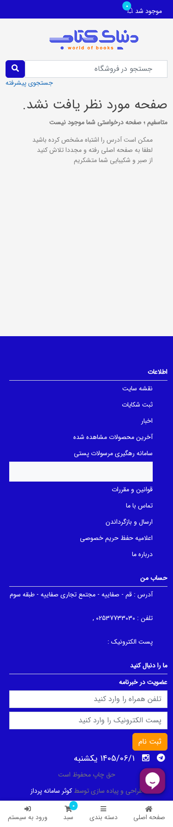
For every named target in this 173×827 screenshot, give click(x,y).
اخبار (147, 421)
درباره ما (142, 554)
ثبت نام (149, 741)
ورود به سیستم (28, 817)
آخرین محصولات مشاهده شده (113, 437)
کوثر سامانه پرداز (51, 791)
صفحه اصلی (149, 817)
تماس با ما (139, 506)
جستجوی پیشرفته (29, 83)
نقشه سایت (137, 388)
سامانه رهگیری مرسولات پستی (113, 453)
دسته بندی (103, 817)
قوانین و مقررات (132, 489)
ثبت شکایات (137, 405)
